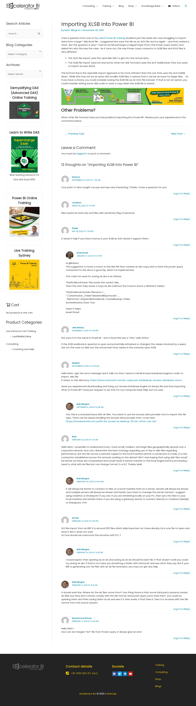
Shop (131, 6)
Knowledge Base (150, 6)
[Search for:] (24, 33)
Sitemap (111, 693)
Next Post (178, 133)
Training (106, 6)
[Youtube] (130, 673)
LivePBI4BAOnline (21, 336)
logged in (81, 153)
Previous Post (74, 133)
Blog (121, 6)
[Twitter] (119, 673)
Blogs (158, 686)
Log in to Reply (181, 193)
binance (76, 177)
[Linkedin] (125, 673)
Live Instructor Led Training (21, 331)
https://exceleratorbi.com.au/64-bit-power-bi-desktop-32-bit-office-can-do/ (111, 421)
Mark (74, 436)
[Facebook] (114, 673)
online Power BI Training (112, 38)
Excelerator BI (87, 693)
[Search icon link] (186, 6)
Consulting (89, 6)
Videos (176, 6)
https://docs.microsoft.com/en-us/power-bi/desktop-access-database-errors (136, 380)
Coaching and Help (23, 349)
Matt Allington (83, 404)
